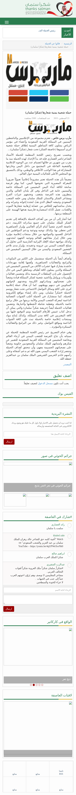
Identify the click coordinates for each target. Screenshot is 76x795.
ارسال (9, 441)
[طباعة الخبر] (38, 100)
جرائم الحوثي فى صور (56, 456)
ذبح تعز (66, 678)
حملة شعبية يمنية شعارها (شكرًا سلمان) (48, 112)
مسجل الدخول (45, 383)
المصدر (67, 364)
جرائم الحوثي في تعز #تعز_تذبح (53, 485)
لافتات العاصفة (61, 695)
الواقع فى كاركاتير (59, 622)
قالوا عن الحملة (52, 43)
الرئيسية (68, 43)
